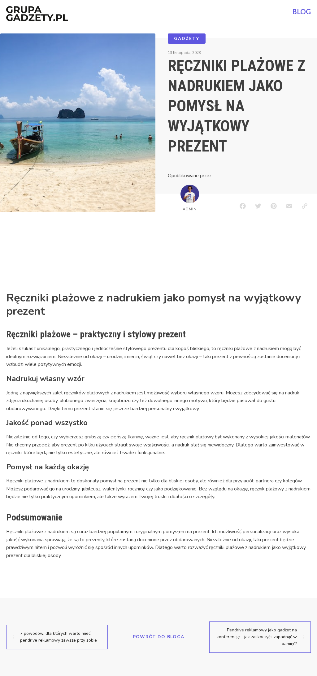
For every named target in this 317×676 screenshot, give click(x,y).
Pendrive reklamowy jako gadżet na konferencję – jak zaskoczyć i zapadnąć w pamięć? (257, 637)
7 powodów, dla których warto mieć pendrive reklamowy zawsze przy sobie (58, 636)
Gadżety (186, 38)
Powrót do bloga (159, 637)
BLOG (301, 11)
